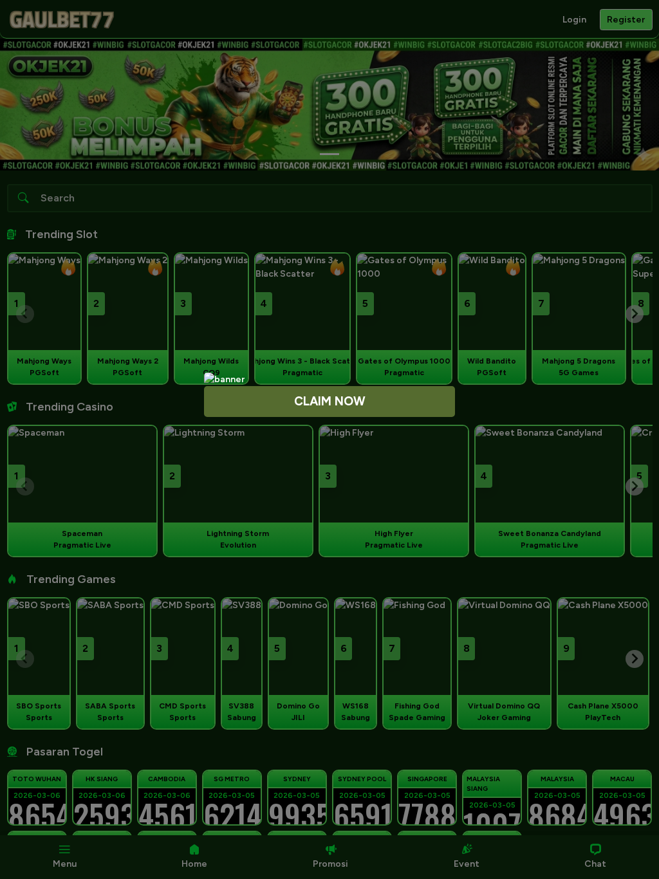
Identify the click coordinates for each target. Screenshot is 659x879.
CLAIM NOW (330, 401)
